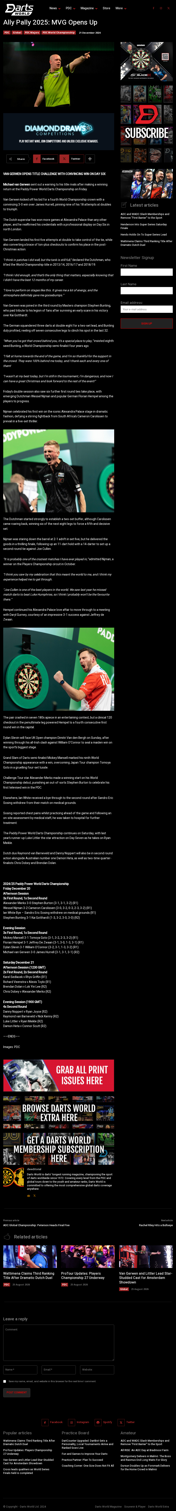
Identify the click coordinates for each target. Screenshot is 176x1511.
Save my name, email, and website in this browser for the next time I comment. (52, 1381)
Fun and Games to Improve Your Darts (85, 1454)
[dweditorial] (13, 1182)
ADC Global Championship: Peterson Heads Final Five (36, 1225)
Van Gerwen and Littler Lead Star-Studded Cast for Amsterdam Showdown (145, 1278)
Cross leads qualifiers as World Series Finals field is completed (26, 1471)
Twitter (130, 1422)
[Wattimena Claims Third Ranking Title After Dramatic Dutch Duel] (30, 1256)
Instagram (83, 1422)
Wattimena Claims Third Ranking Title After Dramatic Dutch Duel (146, 243)
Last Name (129, 284)
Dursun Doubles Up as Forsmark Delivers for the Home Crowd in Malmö (145, 1467)
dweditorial (34, 1169)
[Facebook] (153, 8)
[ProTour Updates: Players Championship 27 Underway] (88, 1256)
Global (17, 32)
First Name (129, 266)
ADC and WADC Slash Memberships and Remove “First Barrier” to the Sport (145, 216)
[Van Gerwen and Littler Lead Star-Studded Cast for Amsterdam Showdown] (146, 1256)
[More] (90, 158)
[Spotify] (98, 1422)
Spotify (107, 1422)
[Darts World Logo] (19, 9)
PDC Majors (32, 32)
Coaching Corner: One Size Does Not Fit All (88, 1466)
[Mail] (28, 1194)
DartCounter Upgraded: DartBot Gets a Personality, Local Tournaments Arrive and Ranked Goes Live (87, 1444)
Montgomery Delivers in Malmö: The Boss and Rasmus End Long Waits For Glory (146, 1458)
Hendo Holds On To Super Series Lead (144, 235)
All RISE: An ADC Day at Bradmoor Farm (144, 1450)
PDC (7, 32)
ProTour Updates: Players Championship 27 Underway (83, 1276)
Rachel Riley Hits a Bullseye (156, 1225)
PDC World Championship (58, 32)
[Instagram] (161, 8)
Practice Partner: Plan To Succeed (82, 1460)
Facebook (56, 1422)
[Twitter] (168, 8)
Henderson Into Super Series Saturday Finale (144, 226)
